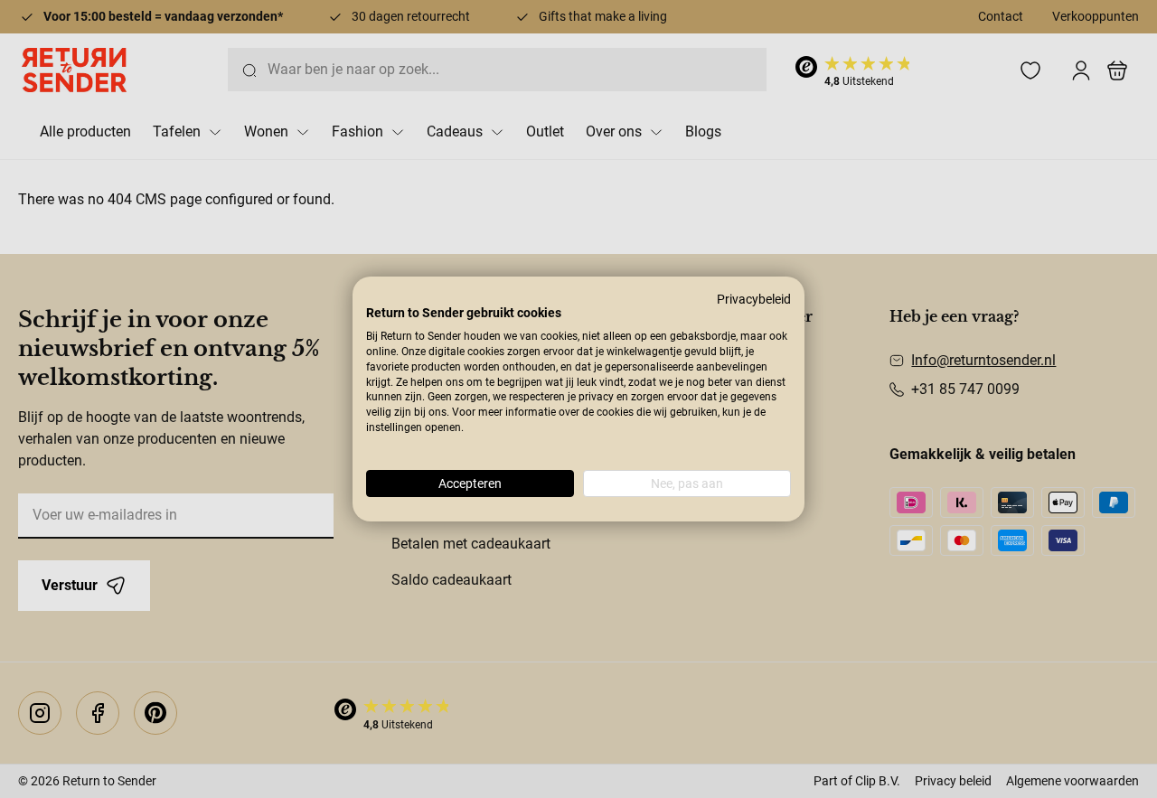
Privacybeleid (754, 299)
